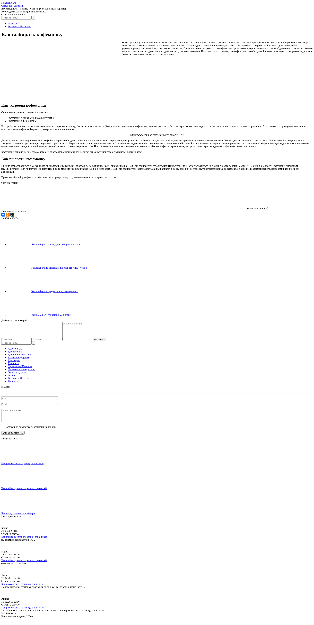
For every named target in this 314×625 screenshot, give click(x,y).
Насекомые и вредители (21, 369)
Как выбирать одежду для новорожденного (55, 244)
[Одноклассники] (8, 215)
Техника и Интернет (19, 378)
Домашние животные (20, 354)
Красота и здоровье (18, 357)
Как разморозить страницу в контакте (22, 463)
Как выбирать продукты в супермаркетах (54, 291)
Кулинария (14, 360)
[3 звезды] (123, 196)
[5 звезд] (222, 196)
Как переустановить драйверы (18, 513)
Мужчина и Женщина (20, 366)
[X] (12, 215)
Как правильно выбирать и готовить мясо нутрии (59, 267)
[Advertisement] (60, 50)
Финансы (13, 381)
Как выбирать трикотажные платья (50, 314)
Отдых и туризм (17, 372)
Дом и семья (15, 351)
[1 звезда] (25, 196)
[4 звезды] (173, 196)
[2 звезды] (74, 196)
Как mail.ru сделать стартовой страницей (24, 488)
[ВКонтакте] (3, 215)
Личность (13, 363)
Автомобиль (15, 348)
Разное (11, 375)
